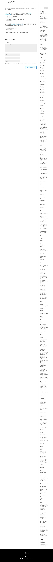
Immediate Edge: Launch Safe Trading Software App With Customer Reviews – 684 (43, 293)
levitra (41, 319)
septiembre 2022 (43, 102)
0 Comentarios (9, 9)
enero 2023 (42, 95)
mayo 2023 (42, 89)
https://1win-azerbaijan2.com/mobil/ (17, 24)
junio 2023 (42, 87)
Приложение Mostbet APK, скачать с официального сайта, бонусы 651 (43, 511)
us (40, 496)
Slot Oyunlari (42, 449)
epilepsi (41, 238)
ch (40, 208)
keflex (41, 316)
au (40, 184)
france (41, 260)
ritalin (41, 444)
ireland (41, 301)
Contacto (46, 2)
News (41, 405)
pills (41, 430)
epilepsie (41, 240)
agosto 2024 (42, 65)
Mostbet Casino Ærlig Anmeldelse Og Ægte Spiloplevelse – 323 (44, 353)
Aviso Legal (22, 558)
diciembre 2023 (43, 78)
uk (40, 482)
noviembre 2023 (43, 79)
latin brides (42, 317)
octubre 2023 (42, 81)
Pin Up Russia (42, 434)
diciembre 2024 (43, 59)
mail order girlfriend (43, 325)
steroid (41, 464)
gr (40, 262)
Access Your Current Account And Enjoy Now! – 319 (43, 177)
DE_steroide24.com (43, 229)
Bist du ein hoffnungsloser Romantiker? (42, 196)
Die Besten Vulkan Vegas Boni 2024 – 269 (43, 232)
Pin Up (41, 432)
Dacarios (8, 8)
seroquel (41, 448)
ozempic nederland (43, 427)
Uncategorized (42, 492)
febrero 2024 (42, 75)
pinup (41, 435)
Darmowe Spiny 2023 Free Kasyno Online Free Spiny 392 (44, 220)
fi (40, 254)
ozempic (41, 426)
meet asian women (43, 335)
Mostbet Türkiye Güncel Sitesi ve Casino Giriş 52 (43, 397)
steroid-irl (42, 467)
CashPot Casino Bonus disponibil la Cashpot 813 (43, 203)
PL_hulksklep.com (43, 438)
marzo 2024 (42, 73)
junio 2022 (42, 106)
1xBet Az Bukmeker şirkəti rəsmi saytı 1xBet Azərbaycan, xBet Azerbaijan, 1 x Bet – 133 (43, 142)
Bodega (32, 2)
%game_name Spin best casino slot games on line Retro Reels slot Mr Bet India (43, 41)
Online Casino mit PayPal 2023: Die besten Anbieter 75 (43, 418)
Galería (41, 2)
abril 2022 (42, 110)
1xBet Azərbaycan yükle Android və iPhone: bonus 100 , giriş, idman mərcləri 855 (43, 158)
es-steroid (42, 247)
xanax (41, 502)
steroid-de (42, 465)
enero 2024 (42, 76)
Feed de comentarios (44, 544)
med (41, 332)
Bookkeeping (42, 200)
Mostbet (41, 337)
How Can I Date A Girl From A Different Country (44, 271)
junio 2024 (42, 68)
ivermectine (42, 311)
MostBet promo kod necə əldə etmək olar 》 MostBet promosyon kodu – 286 (43, 380)
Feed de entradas (43, 542)
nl (40, 406)
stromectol (42, 469)
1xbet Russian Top (43, 169)
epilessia (41, 241)
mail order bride (43, 322)
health (41, 268)
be (40, 193)
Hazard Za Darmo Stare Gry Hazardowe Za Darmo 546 (44, 265)
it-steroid (41, 310)
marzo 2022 (42, 111)
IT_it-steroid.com (43, 308)
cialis (41, 210)
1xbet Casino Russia (43, 167)
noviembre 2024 (43, 60)
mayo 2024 (42, 70)
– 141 (41, 117)
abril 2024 (42, 71)
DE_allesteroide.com (43, 228)
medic (41, 334)
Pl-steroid (42, 443)
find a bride (42, 259)
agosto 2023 (42, 84)
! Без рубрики (42, 119)
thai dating (42, 470)
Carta (27, 2)
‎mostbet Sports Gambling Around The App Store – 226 (44, 393)
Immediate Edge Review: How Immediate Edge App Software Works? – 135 (43, 276)
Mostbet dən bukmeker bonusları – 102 (44, 357)
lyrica (41, 321)
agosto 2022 (42, 103)
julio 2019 (42, 113)
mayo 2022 (42, 108)
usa (41, 500)
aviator (41, 186)
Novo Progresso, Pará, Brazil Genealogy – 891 (43, 414)
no (40, 411)
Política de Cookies (29, 558)
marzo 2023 (42, 92)
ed (40, 235)
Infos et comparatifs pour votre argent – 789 (43, 298)
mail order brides (43, 324)
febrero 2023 (42, 94)
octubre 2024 (42, 62)
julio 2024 (42, 67)
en (40, 237)
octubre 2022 (42, 100)
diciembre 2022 (43, 97)
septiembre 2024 (43, 63)
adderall (41, 180)
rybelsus (41, 446)
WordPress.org (42, 545)
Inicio (24, 2)
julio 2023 (42, 86)
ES (40, 243)
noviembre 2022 (43, 98)
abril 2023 (42, 90)
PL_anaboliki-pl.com (43, 437)
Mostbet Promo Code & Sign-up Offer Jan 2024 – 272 (44, 374)
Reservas (37, 2)
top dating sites (43, 472)
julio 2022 (42, 105)
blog (41, 198)
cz (40, 212)
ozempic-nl (42, 429)
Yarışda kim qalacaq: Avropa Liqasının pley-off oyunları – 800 (44, 505)
